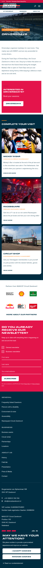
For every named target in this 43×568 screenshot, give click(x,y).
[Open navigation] (39, 6)
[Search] (35, 6)
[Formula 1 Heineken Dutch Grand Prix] (21, 306)
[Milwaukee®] (33, 306)
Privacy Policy (27, 383)
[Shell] (21, 294)
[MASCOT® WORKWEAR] (10, 294)
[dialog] (21, 549)
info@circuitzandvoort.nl (12, 501)
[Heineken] (33, 294)
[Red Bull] (10, 306)
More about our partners (21, 314)
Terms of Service (36, 383)
